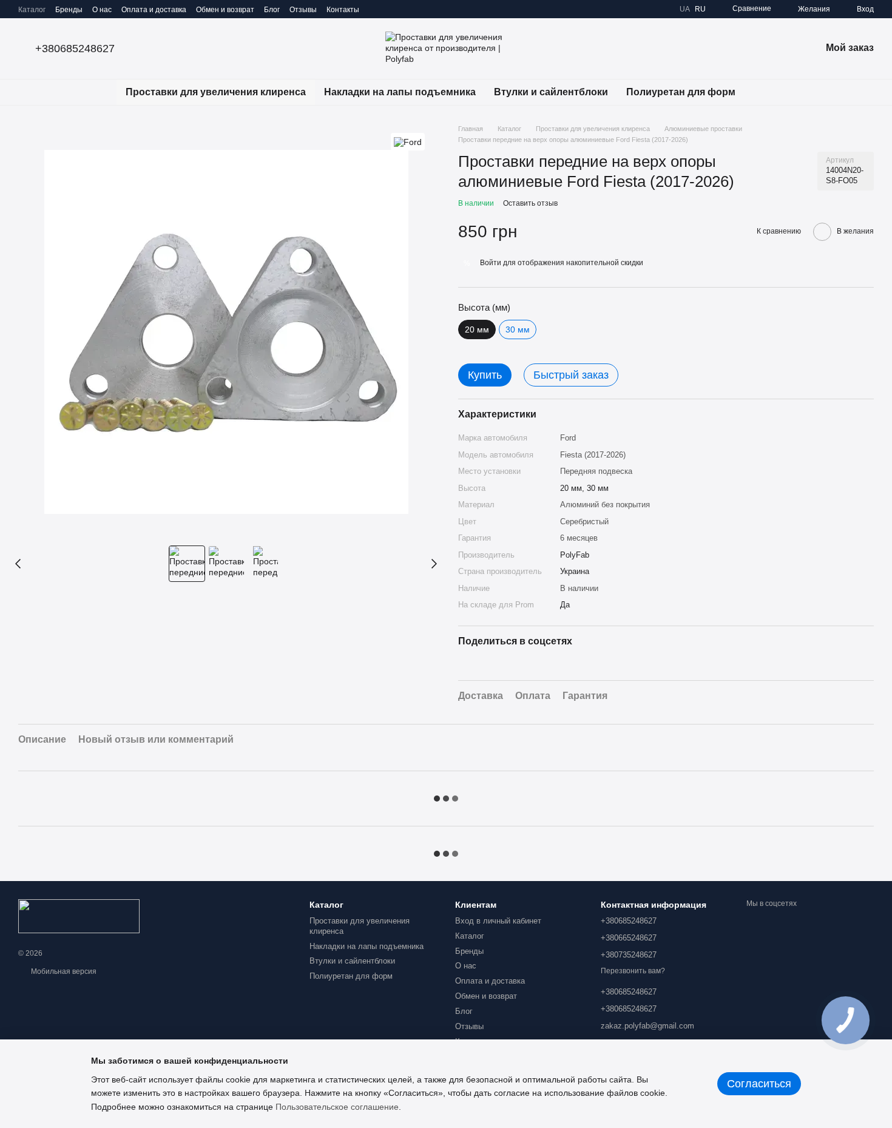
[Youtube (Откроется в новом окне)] (420, 9)
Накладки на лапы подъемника (400, 92)
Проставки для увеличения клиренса (216, 92)
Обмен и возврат (225, 9)
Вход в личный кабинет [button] (498, 920)
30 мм (517, 329)
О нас (102, 9)
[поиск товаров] (766, 92)
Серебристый (584, 521)
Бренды (69, 9)
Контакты (342, 9)
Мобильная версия (62, 971)
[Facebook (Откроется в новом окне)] (405, 9)
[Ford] (408, 141)
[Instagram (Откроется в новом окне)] (376, 9)
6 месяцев (579, 537)
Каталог (32, 9)
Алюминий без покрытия (605, 504)
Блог (272, 9)
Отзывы (303, 9)
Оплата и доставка (153, 9)
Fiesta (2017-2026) (593, 454)
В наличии (579, 588)
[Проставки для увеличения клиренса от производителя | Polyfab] (79, 915)
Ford (568, 437)
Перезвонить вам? (633, 971)
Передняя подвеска (596, 471)
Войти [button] (490, 262)
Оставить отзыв (530, 203)
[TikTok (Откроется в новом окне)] (391, 9)
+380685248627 (75, 48)
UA (685, 9)
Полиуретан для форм (680, 92)
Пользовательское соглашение (337, 1107)
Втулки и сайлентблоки (551, 92)
